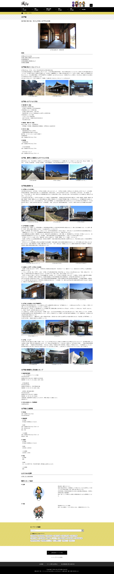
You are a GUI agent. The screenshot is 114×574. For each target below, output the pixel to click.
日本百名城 (34, 535)
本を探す (84, 9)
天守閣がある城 (62, 538)
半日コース (65, 540)
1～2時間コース (57, 540)
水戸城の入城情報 (25, 62)
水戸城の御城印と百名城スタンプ (28, 60)
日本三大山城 (57, 535)
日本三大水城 (34, 538)
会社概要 (41, 564)
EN (91, 5)
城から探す (24, 9)
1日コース (72, 540)
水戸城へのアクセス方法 (26, 56)
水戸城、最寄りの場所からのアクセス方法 (30, 57)
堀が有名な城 (70, 538)
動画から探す (60, 9)
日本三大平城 (74, 535)
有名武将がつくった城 (47, 540)
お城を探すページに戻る (57, 552)
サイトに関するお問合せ (52, 564)
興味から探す (36, 9)
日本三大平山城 (65, 535)
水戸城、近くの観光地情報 (27, 476)
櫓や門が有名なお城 (36, 540)
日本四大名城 (49, 535)
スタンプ (54, 538)
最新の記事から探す (48, 9)
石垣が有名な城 (78, 538)
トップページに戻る (57, 557)
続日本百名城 (41, 535)
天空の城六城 (42, 538)
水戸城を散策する (25, 59)
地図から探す (72, 9)
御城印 (48, 538)
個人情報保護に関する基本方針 (68, 564)
